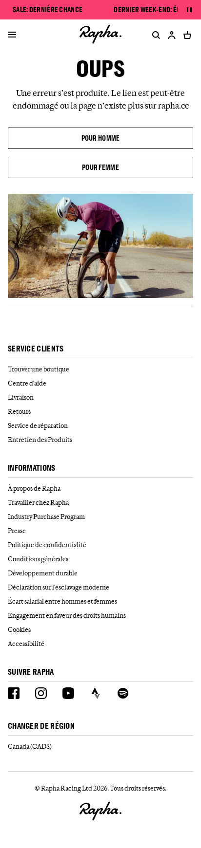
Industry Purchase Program (46, 516)
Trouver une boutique (38, 369)
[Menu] (12, 35)
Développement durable (43, 573)
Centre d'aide (27, 383)
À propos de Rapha (34, 488)
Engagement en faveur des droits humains (67, 615)
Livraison (21, 397)
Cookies (19, 629)
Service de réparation (38, 425)
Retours (19, 411)
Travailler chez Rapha (38, 502)
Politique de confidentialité (47, 545)
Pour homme (100, 138)
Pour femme (100, 167)
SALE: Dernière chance (47, 9)
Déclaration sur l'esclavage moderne (58, 587)
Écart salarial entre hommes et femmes (62, 601)
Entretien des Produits (40, 439)
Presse (17, 531)
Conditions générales (38, 559)
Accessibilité (26, 643)
